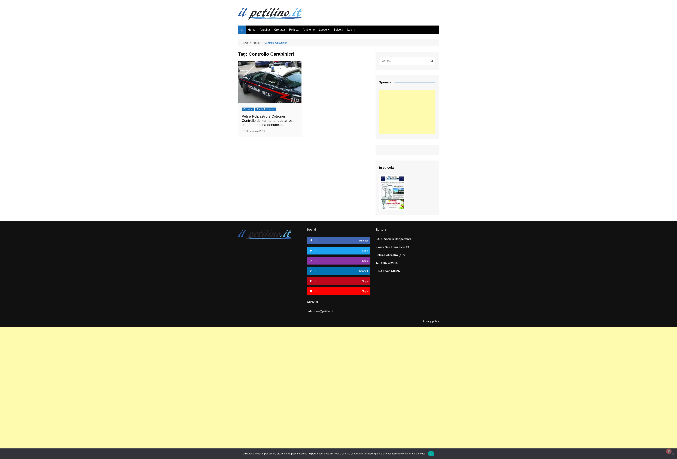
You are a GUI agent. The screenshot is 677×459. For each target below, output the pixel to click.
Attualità (265, 29)
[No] (672, 453)
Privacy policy (431, 321)
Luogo (323, 29)
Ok (431, 453)
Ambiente (309, 29)
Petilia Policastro (265, 109)
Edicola (338, 29)
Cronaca (279, 29)
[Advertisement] (407, 112)
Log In (351, 29)
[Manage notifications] (669, 451)
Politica (293, 29)
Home (251, 29)
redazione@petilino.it (320, 311)
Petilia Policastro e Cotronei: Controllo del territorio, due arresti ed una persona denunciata (268, 120)
